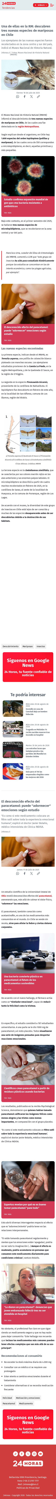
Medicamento (26, 1403)
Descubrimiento (10, 646)
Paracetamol (9, 1403)
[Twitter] (31, 96)
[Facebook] (24, 96)
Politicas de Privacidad (28, 1487)
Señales (41, 5)
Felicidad (7, 1398)
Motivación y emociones (28, 1398)
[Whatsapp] (17, 96)
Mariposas (28, 646)
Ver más (7, 212)
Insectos (41, 646)
